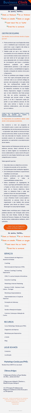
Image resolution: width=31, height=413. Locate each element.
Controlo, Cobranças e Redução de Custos (13, 314)
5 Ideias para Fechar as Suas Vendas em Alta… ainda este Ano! (14, 376)
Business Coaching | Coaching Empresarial (12, 271)
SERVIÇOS (5, 398)
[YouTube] (18, 407)
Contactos (8, 351)
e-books (7, 337)
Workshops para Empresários (13, 333)
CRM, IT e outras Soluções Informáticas (16, 276)
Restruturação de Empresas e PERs (15, 267)
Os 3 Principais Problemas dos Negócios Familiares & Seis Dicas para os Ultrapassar (15, 389)
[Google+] (14, 407)
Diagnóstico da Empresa (12, 329)
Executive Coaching (10, 280)
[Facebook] (12, 407)
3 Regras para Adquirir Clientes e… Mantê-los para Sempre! (14, 382)
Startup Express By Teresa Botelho (15, 399)
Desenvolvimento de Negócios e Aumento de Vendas (13, 258)
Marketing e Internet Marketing (14, 283)
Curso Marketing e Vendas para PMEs (15, 326)
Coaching (7, 263)
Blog (6, 340)
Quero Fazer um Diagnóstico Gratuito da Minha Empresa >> (15, 227)
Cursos (7, 306)
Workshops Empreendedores (13, 293)
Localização (8, 355)
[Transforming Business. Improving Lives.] (15, 3)
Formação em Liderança (11, 302)
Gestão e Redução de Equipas (13, 309)
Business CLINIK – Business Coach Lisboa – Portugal (13, 288)
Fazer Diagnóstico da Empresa (18, 398)
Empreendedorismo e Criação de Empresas (13, 297)
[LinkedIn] (16, 407)
